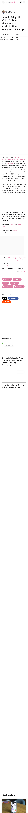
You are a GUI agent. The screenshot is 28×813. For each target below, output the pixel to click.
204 (6, 34)
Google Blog (22, 272)
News (6, 802)
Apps (17, 279)
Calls (6, 283)
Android (7, 279)
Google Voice (8, 286)
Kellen (9, 11)
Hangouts (13, 224)
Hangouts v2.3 (17, 230)
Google (15, 283)
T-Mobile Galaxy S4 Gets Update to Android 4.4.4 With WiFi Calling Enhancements (12, 361)
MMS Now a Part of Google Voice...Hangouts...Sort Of (13, 386)
